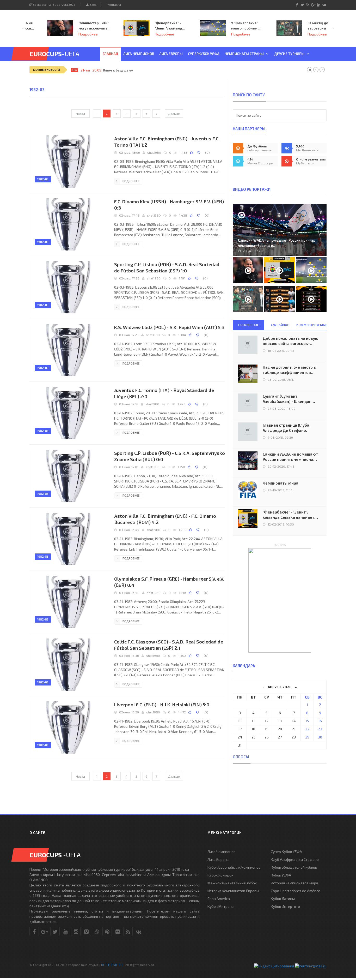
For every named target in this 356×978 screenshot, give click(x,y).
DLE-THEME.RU (111, 965)
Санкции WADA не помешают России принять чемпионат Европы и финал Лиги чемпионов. (290, 457)
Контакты (114, 4)
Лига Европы (171, 54)
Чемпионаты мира (280, 483)
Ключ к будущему (118, 70)
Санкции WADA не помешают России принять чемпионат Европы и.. (276, 243)
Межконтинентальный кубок (232, 883)
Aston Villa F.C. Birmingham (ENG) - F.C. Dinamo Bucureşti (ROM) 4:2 (165, 519)
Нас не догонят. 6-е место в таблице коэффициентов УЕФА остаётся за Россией (289, 370)
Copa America (218, 898)
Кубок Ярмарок (220, 875)
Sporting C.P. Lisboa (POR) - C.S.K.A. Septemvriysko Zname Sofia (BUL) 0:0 (169, 456)
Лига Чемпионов (221, 851)
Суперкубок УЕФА (203, 54)
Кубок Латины (283, 898)
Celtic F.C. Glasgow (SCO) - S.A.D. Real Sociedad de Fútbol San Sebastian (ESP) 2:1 (168, 645)
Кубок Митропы (220, 906)
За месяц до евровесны (302, 25)
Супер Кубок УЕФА (286, 851)
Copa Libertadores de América (295, 890)
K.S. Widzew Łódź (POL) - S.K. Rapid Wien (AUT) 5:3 (169, 327)
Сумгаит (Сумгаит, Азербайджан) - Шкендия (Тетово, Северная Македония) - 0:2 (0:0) (287, 399)
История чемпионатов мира (294, 883)
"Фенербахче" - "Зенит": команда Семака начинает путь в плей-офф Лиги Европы (155, 26)
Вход (92, 4)
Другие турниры (289, 54)
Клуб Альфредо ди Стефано (295, 859)
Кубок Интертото (285, 906)
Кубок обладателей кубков (294, 867)
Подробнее (73, 34)
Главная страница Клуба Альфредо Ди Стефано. (286, 428)
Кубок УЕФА (281, 875)
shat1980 (154, 152)
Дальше (174, 113)
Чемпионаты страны (244, 54)
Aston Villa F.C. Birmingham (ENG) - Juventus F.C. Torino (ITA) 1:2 (166, 142)
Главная (110, 54)
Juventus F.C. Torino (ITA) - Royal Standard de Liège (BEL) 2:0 (164, 393)
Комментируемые (311, 324)
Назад (80, 113)
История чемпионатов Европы (233, 890)
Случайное (280, 324)
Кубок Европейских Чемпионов (234, 867)
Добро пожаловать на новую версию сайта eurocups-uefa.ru (290, 341)
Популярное (248, 324)
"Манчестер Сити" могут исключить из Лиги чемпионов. (78, 26)
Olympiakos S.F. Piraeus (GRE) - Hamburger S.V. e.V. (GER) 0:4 (169, 582)
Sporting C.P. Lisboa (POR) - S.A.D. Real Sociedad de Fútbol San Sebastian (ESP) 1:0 (166, 267)
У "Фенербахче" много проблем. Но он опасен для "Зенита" (231, 26)
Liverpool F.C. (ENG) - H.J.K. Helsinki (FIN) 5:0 (161, 704)
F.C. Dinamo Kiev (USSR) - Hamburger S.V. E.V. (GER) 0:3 (169, 205)
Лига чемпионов (138, 54)
